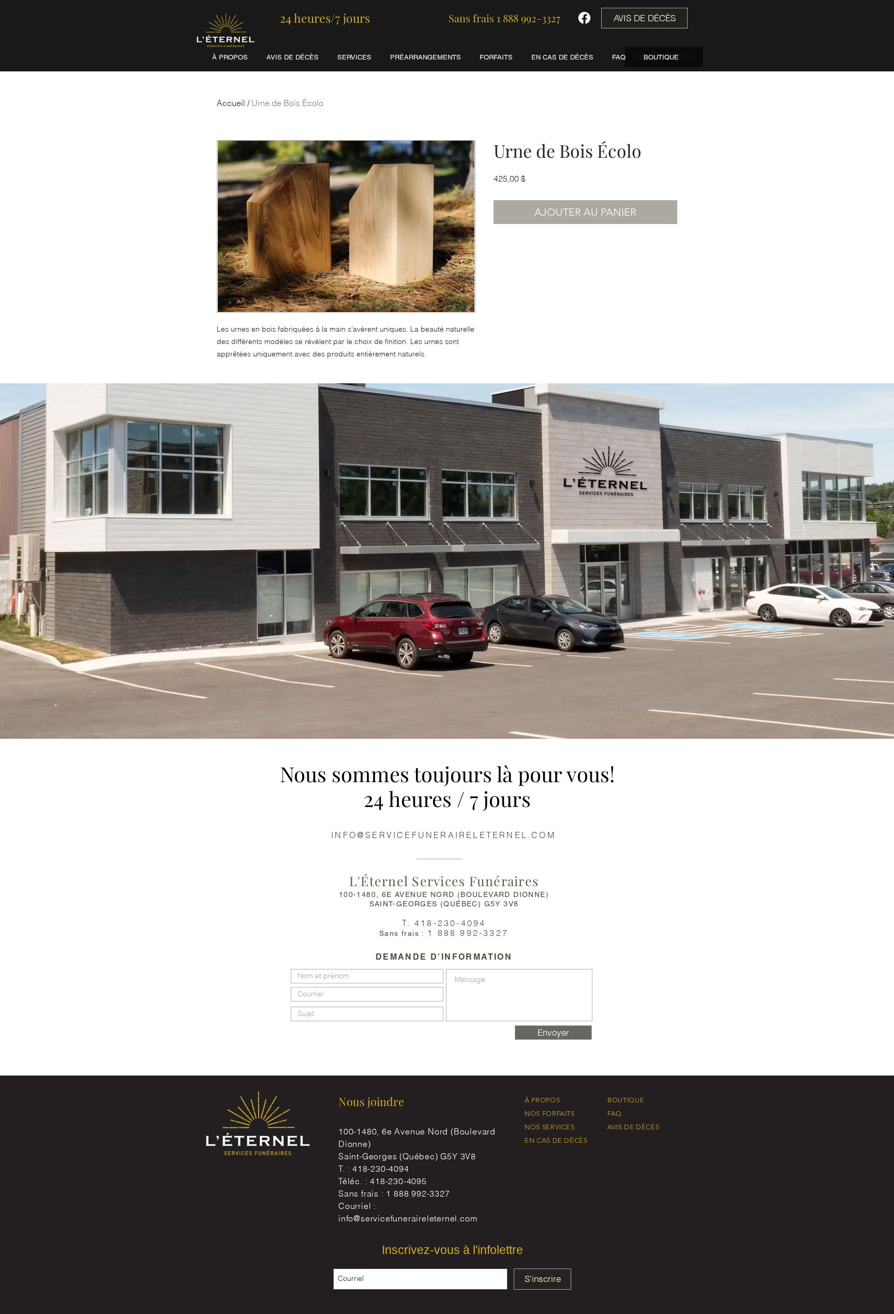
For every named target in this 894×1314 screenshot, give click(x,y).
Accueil (231, 103)
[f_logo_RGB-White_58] (584, 17)
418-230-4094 (380, 1168)
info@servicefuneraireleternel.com (407, 1218)
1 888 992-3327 (418, 1193)
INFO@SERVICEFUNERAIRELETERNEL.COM (443, 835)
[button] (325, 18)
